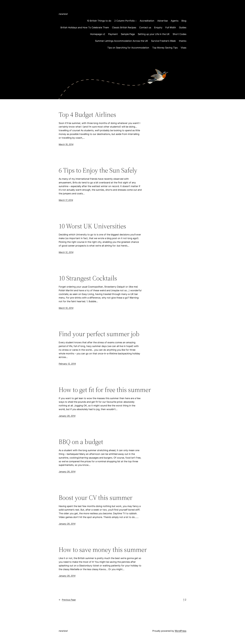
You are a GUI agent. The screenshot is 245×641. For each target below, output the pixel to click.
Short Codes (179, 34)
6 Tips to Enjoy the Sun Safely (98, 170)
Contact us (145, 27)
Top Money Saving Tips (165, 47)
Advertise (162, 20)
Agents (174, 20)
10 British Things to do (99, 20)
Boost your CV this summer (95, 497)
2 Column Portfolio (124, 20)
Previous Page (67, 599)
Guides (182, 27)
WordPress (180, 631)
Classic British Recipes (124, 27)
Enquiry (158, 27)
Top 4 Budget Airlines (87, 114)
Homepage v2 (97, 34)
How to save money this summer (103, 549)
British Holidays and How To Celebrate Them (84, 27)
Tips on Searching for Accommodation (128, 47)
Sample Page (128, 34)
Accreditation (147, 20)
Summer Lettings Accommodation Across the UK (121, 41)
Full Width (170, 27)
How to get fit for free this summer (105, 390)
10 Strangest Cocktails (88, 278)
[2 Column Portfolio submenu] (136, 21)
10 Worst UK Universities (92, 226)
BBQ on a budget (81, 442)
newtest (63, 14)
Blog (183, 20)
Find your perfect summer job (99, 334)
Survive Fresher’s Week (163, 41)
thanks (182, 41)
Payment (113, 34)
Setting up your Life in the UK (154, 34)
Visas (183, 47)
